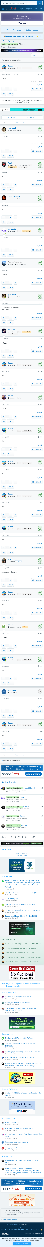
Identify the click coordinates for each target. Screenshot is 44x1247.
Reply (40, 85)
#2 (41, 137)
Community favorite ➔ (10, 1089)
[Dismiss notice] (40, 36)
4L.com (4, 47)
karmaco (8, 790)
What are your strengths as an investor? (19, 997)
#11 (41, 437)
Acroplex (14, 1175)
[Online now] (5, 69)
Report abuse (21, 1228)
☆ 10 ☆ (18, 561)
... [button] (23, 122)
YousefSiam (15, 906)
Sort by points (31, 117)
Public (28, 30)
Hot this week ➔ (8, 1034)
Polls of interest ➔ (9, 992)
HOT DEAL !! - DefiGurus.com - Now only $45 (21, 893)
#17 (41, 633)
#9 (41, 371)
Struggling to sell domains (14, 1148)
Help (37, 1230)
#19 (41, 699)
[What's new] (35, 9)
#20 (41, 731)
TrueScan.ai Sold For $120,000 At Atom (19, 1038)
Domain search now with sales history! (21, 36)
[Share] (39, 74)
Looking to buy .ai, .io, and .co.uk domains (20, 904)
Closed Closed (29, 788)
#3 (41, 172)
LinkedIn (26, 853)
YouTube (19, 855)
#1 (41, 74)
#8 (41, 339)
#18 (41, 666)
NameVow (9, 818)
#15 (41, 568)
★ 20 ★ (25, 627)
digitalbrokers (10, 809)
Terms (27, 1230)
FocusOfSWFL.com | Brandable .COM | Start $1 (22, 962)
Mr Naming (9, 799)
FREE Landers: (11, 30)
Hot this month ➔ (8, 1118)
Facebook (18, 853)
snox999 (8, 827)
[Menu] (2, 8)
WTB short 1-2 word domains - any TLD (19, 1128)
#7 (41, 303)
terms (26, 1240)
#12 (41, 470)
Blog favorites (7, 1156)
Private (35, 30)
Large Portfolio (27, 68)
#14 (41, 535)
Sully (13, 1097)
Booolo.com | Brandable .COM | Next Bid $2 (21, 916)
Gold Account (12, 167)
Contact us (4, 1228)
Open (19, 30)
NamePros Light (13, 1224)
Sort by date (11, 117)
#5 (41, 238)
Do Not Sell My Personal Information (12, 1230)
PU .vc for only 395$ (12, 898)
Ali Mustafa (15, 912)
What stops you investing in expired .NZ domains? (22, 1052)
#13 (41, 502)
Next (40, 122)
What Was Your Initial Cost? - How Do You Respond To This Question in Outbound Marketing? (23, 1064)
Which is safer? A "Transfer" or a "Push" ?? (19, 1057)
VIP (19, 68)
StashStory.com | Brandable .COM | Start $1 (20, 953)
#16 (41, 601)
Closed (22, 797)
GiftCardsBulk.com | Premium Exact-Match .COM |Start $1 (23, 957)
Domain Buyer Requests (19, 790)
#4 (41, 205)
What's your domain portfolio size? (17, 1003)
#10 (41, 404)
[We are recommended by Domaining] (5, 1234)
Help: (24, 30)
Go (40, 3)
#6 (41, 270)
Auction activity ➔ (8, 939)
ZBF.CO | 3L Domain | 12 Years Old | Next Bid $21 (23, 910)
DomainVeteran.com (16, 895)
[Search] (41, 9)
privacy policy (20, 1240)
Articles (25, 855)
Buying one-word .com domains (16, 1142)
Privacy (32, 1230)
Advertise (12, 1228)
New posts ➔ (7, 876)
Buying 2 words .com (12, 1122)
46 (27, 122)
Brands (12, 889)
